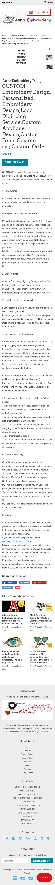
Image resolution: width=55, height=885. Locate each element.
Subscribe (41, 861)
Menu (9, 2)
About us (27, 769)
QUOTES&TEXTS (27, 809)
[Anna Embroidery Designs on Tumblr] (42, 838)
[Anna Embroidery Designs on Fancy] (48, 838)
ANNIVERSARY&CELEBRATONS (27, 797)
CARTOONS (27, 823)
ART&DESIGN (27, 801)
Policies (27, 761)
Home (4, 35)
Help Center (28, 772)
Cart (50, 2)
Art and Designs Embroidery (22, 35)
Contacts (27, 765)
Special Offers (27, 757)
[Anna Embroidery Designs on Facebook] (14, 838)
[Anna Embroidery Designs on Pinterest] (20, 838)
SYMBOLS (27, 816)
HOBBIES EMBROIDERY (28, 812)
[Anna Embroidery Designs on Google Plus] (28, 838)
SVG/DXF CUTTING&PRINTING (27, 787)
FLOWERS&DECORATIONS (27, 805)
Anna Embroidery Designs (30, 869)
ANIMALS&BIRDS (27, 790)
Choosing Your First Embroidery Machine (27, 697)
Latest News (27, 690)
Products (27, 750)
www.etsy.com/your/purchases (17, 541)
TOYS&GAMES (27, 820)
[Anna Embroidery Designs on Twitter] (7, 838)
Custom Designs (27, 754)
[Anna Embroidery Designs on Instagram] (35, 838)
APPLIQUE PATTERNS (27, 794)
